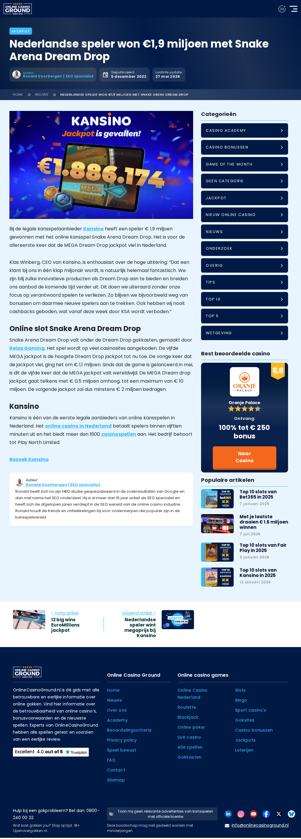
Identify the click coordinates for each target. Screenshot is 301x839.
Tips (210, 282)
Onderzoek (219, 248)
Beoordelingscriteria (129, 730)
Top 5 (212, 316)
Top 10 (213, 299)
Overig (214, 265)
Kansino (93, 228)
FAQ (111, 760)
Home (18, 94)
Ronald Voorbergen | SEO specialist (63, 484)
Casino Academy (226, 130)
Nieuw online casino (231, 214)
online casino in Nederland (78, 426)
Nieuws (42, 94)
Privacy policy (122, 740)
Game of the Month (229, 164)
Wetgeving (219, 333)
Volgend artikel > (139, 613)
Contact (116, 770)
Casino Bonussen (227, 147)
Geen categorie (225, 181)
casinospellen (118, 434)
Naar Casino (244, 457)
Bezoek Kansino (29, 459)
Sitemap (116, 780)
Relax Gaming (27, 348)
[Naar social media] (228, 813)
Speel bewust (121, 750)
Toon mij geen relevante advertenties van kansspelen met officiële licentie (165, 814)
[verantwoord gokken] (282, 9)
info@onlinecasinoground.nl (260, 825)
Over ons (117, 710)
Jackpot (20, 31)
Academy (117, 720)
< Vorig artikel (64, 613)
